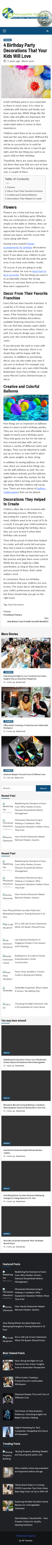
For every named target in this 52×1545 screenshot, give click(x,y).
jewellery (7, 1143)
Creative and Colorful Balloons (22, 195)
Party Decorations (16, 605)
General (6, 1053)
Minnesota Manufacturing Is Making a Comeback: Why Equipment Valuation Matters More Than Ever (24, 1106)
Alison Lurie (27, 61)
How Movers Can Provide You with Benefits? (28, 620)
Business (7, 40)
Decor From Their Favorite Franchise (25, 191)
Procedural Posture (12, 613)
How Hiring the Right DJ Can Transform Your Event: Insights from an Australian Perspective (25, 677)
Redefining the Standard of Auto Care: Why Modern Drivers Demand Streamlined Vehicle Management (25, 1061)
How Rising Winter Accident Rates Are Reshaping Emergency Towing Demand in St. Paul (23, 1196)
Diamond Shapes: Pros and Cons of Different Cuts (24, 774)
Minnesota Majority (26, 1536)
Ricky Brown (19, 1066)
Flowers (11, 187)
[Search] (47, 31)
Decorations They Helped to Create (24, 199)
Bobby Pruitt (20, 682)
